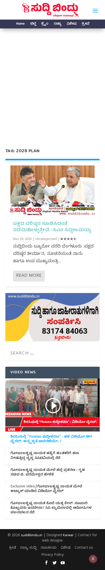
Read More (29, 276)
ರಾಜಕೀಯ (49, 548)
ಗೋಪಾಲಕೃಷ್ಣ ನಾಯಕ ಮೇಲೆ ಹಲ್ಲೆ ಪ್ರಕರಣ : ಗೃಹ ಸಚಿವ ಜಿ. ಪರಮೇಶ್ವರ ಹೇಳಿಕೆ (47, 472)
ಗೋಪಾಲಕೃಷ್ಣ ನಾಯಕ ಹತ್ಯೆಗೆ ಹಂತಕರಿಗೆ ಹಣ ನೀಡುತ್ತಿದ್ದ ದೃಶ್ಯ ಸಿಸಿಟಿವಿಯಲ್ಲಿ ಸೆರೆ (44, 456)
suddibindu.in (31, 535)
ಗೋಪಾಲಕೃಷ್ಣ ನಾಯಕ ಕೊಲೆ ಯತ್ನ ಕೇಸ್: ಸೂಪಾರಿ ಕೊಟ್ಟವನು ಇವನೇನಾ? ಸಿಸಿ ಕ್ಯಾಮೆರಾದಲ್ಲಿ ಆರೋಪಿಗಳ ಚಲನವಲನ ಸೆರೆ (50, 508)
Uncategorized (46, 239)
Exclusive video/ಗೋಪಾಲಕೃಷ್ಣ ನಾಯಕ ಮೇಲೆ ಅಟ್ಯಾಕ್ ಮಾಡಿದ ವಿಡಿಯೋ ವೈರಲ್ (46, 489)
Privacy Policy (52, 555)
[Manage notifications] (93, 559)
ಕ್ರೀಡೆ (85, 24)
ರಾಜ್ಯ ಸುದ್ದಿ (28, 548)
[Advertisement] (52, 83)
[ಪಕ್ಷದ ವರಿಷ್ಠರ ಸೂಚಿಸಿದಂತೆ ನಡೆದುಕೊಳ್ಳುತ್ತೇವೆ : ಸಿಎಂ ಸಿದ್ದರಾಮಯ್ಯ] (52, 190)
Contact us (84, 548)
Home (20, 24)
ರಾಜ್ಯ (57, 24)
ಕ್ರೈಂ (44, 24)
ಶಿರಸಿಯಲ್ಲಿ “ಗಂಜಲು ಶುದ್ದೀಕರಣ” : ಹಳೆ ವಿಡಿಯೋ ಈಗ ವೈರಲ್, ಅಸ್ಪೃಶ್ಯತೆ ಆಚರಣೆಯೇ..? (51, 439)
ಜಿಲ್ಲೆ (33, 24)
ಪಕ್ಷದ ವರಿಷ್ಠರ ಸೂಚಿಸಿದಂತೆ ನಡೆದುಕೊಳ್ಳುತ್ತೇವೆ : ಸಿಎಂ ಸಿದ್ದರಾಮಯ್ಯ (52, 227)
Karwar (68, 535)
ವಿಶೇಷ (71, 24)
